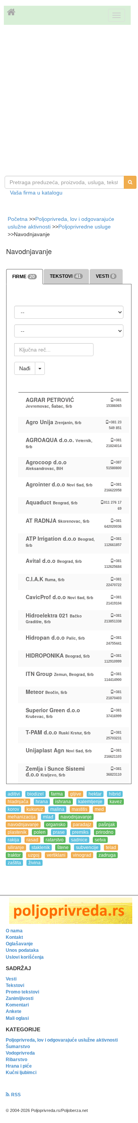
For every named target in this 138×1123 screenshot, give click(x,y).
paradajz (82, 824)
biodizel (35, 794)
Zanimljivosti (19, 998)
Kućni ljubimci (21, 1072)
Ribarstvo (16, 1059)
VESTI (105, 276)
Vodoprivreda (20, 1053)
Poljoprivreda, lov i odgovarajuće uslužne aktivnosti (62, 1040)
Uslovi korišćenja (25, 957)
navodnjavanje (76, 817)
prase (59, 832)
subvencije (87, 847)
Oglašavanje (19, 943)
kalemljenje (90, 801)
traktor (14, 855)
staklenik (40, 847)
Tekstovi (15, 985)
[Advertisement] (69, 101)
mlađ (48, 817)
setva (100, 840)
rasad (32, 840)
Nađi (24, 368)
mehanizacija (22, 817)
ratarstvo (55, 840)
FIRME (23, 276)
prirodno (104, 832)
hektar (95, 794)
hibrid (115, 794)
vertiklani (56, 855)
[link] (69, 911)
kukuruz (34, 809)
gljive (75, 794)
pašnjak (107, 824)
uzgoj (33, 855)
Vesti (11, 979)
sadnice (79, 840)
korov (13, 809)
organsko (56, 824)
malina (57, 809)
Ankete (13, 1011)
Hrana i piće (19, 1066)
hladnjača (18, 801)
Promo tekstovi (22, 992)
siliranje (16, 847)
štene (63, 847)
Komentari (17, 1005)
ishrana (63, 801)
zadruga (107, 855)
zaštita (14, 862)
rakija (13, 840)
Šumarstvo (18, 1046)
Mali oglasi (17, 1018)
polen (40, 832)
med (99, 809)
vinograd (82, 855)
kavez (116, 801)
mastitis (79, 809)
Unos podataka (22, 950)
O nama (14, 930)
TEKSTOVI (65, 276)
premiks (80, 832)
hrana (42, 801)
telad (111, 847)
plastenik (17, 832)
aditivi (14, 794)
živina (34, 862)
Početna (18, 219)
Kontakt (14, 937)
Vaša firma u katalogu (36, 193)
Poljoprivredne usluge (84, 227)
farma (57, 794)
